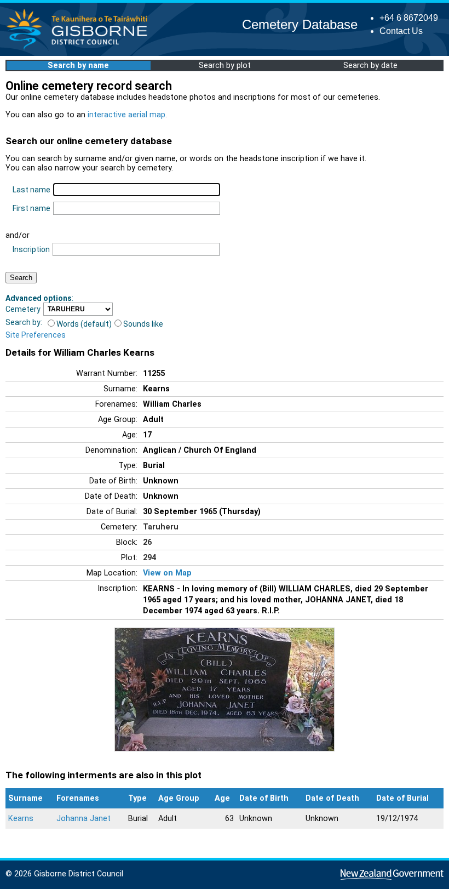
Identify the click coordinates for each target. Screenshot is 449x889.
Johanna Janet (83, 818)
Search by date (370, 65)
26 (147, 542)
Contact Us (401, 31)
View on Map (167, 573)
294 (149, 557)
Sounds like (143, 324)
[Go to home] (80, 49)
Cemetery (23, 309)
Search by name (78, 65)
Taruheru (161, 527)
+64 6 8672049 (408, 17)
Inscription (31, 249)
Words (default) (84, 324)
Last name (31, 189)
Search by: (23, 322)
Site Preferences (35, 334)
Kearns (20, 818)
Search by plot (225, 65)
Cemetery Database (300, 24)
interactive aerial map (126, 114)
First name (31, 208)
